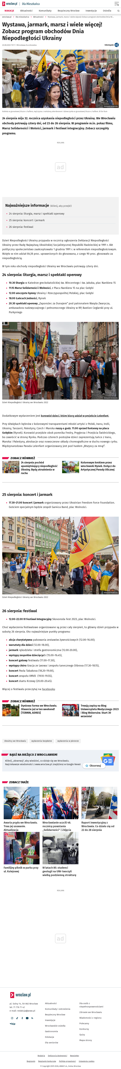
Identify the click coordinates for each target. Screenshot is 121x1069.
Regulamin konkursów (47, 1039)
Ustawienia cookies (86, 1039)
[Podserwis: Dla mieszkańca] (29, 4)
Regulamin (31, 1039)
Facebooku (48, 667)
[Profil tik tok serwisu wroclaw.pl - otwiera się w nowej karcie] (17, 996)
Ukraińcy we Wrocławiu (15, 718)
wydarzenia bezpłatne (41, 718)
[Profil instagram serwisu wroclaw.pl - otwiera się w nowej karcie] (12, 996)
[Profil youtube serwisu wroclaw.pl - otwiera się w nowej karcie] (27, 996)
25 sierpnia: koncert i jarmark (27, 220)
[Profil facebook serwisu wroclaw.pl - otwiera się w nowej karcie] (22, 996)
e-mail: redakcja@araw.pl (22, 988)
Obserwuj (98, 743)
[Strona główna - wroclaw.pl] (9, 4)
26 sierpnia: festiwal (21, 227)
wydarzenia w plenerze (68, 718)
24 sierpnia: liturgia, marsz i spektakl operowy (36, 213)
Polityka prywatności (67, 1039)
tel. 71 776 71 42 (17, 985)
